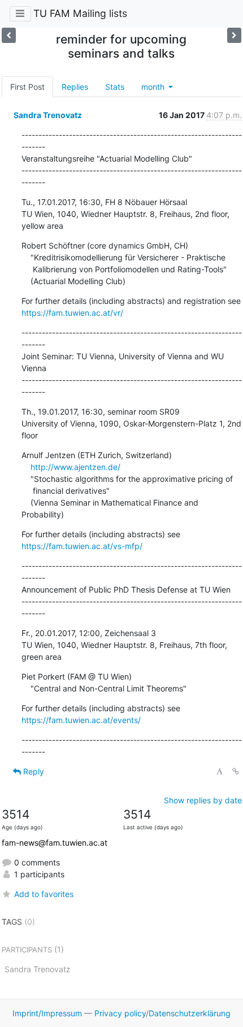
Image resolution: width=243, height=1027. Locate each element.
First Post (27, 87)
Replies (75, 87)
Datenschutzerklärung (190, 1013)
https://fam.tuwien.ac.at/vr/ (72, 312)
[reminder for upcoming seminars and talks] (9, 35)
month (154, 87)
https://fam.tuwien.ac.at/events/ (81, 720)
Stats (114, 87)
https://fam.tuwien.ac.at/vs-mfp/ (81, 546)
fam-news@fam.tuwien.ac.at (54, 842)
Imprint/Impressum (47, 1013)
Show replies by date (203, 800)
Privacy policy (120, 1013)
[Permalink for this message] (235, 771)
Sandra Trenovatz (48, 115)
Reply (32, 771)
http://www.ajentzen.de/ (75, 467)
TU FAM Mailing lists (80, 13)
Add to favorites (43, 894)
